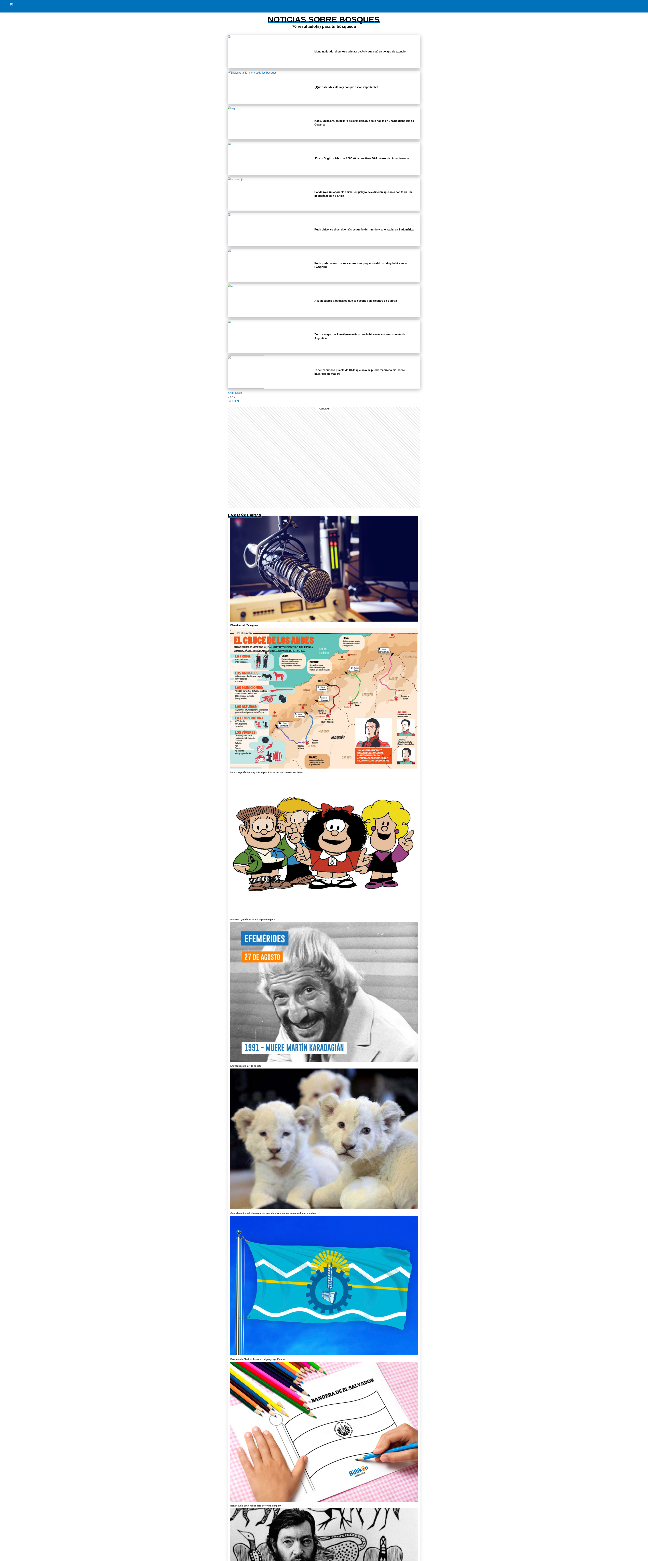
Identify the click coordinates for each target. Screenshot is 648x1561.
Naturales (317, 9)
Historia (247, 9)
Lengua (334, 9)
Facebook (609, 6)
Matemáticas (351, 9)
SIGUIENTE (235, 401)
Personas (263, 9)
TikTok (617, 6)
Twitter (625, 6)
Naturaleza (229, 9)
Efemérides (371, 9)
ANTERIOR (235, 393)
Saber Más (210, 9)
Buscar (642, 6)
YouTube (632, 6)
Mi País (194, 9)
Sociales (300, 9)
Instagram (602, 6)
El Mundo (180, 9)
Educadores (282, 9)
